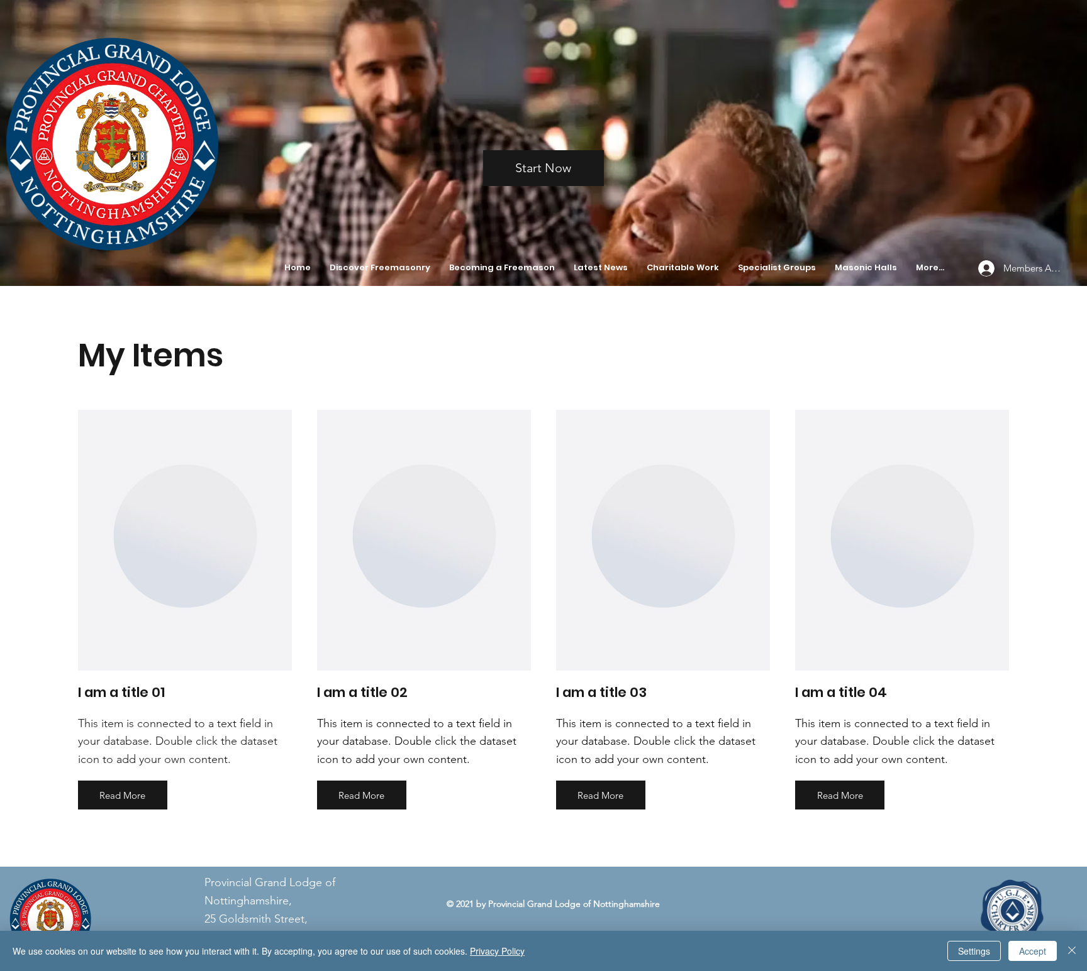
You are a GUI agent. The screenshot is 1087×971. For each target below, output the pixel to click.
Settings (974, 951)
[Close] (1071, 951)
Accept (1032, 951)
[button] (380, 268)
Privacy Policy (497, 951)
